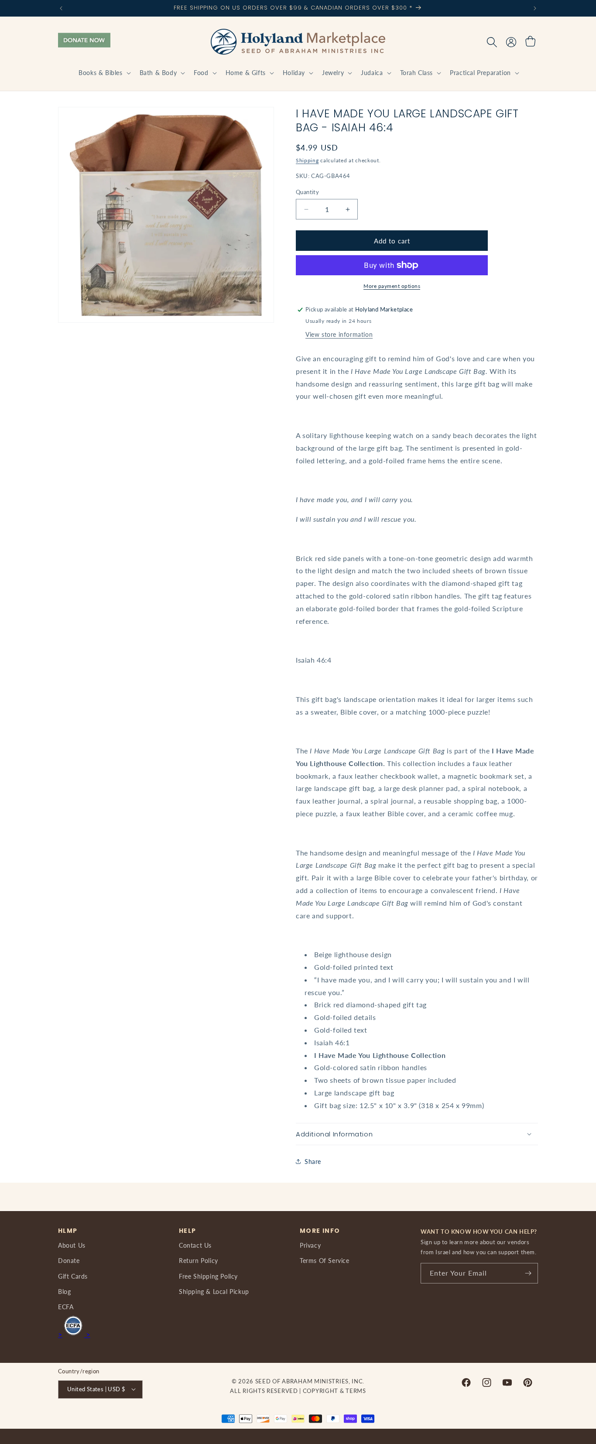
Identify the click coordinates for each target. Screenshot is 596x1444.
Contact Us (195, 1245)
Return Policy (198, 1260)
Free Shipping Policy (208, 1276)
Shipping (307, 160)
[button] (103, 73)
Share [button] (313, 1161)
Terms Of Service (324, 1260)
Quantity (307, 191)
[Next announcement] (535, 8)
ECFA (65, 1307)
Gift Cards (73, 1276)
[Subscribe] (528, 1273)
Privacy (310, 1245)
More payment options (391, 286)
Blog (64, 1291)
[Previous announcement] (61, 8)
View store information (339, 334)
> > (74, 1334)
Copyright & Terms (334, 1390)
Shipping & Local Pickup (214, 1291)
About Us (72, 1245)
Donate (69, 1260)
